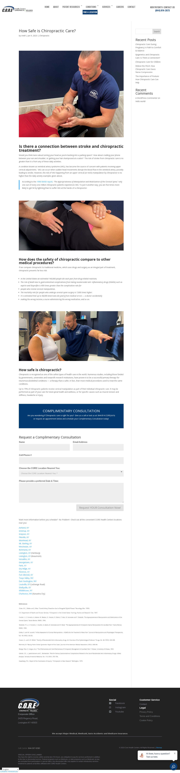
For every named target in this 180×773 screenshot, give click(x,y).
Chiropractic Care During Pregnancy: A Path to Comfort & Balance (148, 47)
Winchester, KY (25, 546)
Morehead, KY (25, 540)
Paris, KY (22, 565)
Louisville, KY (24, 584)
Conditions (91, 6)
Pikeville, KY (24, 537)
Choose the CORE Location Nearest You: (39, 468)
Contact (131, 6)
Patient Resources (71, 6)
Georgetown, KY (26, 562)
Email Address (80, 442)
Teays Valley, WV (26, 578)
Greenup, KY (24, 531)
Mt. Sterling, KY (25, 543)
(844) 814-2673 (162, 10)
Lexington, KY (25, 553)
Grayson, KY (24, 534)
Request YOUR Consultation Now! (100, 507)
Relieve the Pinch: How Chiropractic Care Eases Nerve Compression (145, 69)
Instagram (120, 707)
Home (47, 6)
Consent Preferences (9, 771)
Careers (120, 6)
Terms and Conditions (150, 716)
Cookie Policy (146, 720)
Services (106, 6)
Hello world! (140, 101)
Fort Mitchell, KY (26, 575)
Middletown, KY (25, 590)
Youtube (119, 711)
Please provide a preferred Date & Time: (39, 481)
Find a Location (90, 12)
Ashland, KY (24, 527)
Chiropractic (44, 35)
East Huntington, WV (27, 581)
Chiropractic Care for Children (147, 62)
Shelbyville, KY (25, 587)
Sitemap (159, 748)
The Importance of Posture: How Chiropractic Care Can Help (147, 79)
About (56, 6)
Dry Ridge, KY (24, 568)
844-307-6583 (34, 748)
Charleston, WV (25, 593)
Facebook (120, 703)
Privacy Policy (146, 712)
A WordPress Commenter (146, 98)
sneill (23, 35)
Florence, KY (24, 572)
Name (22, 442)
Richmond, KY (25, 550)
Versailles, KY (24, 559)
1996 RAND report (45, 181)
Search (157, 31)
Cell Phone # (25, 455)
